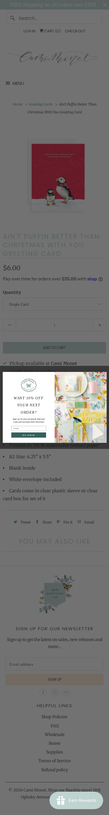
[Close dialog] (103, 375)
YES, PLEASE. (28, 435)
